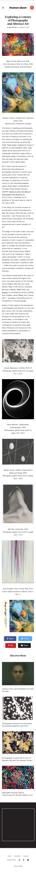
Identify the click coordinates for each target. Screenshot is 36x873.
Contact (25, 856)
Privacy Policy (11, 860)
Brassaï (5, 292)
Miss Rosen (13, 27)
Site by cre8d (18, 866)
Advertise (17, 856)
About (9, 856)
